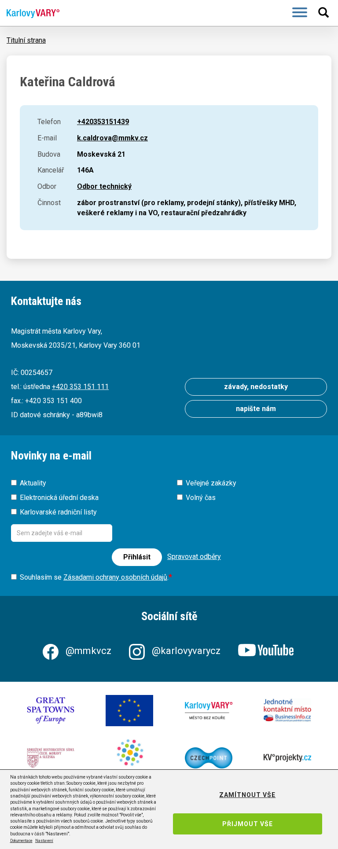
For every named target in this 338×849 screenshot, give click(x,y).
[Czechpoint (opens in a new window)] (208, 757)
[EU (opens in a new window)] (129, 711)
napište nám (256, 408)
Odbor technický (104, 186)
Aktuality (33, 483)
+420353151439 (103, 122)
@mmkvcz (88, 650)
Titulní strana (26, 40)
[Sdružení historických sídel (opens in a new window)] (50, 758)
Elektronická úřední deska (59, 497)
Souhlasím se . (94, 577)
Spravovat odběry (194, 556)
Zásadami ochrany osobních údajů (115, 577)
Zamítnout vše (247, 794)
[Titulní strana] (29, 13)
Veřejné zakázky (211, 483)
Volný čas (201, 497)
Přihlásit (137, 557)
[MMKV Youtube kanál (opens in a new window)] (267, 651)
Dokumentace (21, 840)
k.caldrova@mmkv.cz (112, 138)
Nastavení (44, 840)
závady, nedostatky (256, 386)
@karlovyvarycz (186, 650)
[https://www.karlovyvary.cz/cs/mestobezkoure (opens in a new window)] (208, 710)
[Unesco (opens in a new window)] (50, 710)
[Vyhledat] (325, 12)
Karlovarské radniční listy (58, 512)
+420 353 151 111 (80, 386)
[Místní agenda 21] (129, 757)
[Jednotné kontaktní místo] (287, 710)
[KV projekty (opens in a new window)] (287, 758)
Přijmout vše (247, 823)
